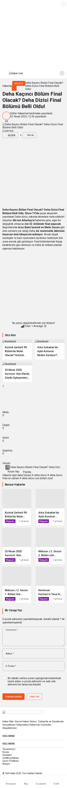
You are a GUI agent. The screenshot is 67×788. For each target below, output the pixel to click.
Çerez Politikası (10, 760)
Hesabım (7, 755)
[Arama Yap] (62, 73)
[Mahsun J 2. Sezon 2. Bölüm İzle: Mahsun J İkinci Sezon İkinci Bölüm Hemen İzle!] (50, 546)
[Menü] (5, 73)
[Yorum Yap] (19, 135)
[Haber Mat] (16, 73)
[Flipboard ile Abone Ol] (7, 130)
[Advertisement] (33, 33)
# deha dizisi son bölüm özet (36, 478)
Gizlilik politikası (10, 757)
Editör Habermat (19, 113)
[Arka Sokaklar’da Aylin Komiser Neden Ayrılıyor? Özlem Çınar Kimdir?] (50, 350)
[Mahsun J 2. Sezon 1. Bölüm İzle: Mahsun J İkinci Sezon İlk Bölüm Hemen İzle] (16, 585)
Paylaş (26, 471)
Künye (5, 752)
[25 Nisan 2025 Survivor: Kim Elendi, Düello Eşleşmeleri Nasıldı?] (17, 372)
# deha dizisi (39, 475)
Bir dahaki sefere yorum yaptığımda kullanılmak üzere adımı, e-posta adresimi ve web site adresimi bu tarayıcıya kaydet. (34, 681)
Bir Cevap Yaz (13, 610)
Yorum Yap (13, 471)
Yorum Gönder (13, 696)
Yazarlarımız (8, 749)
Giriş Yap (34, 696)
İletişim (6, 763)
